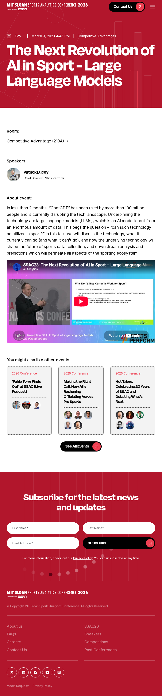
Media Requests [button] (18, 686)
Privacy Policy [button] (83, 558)
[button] (47, 6)
